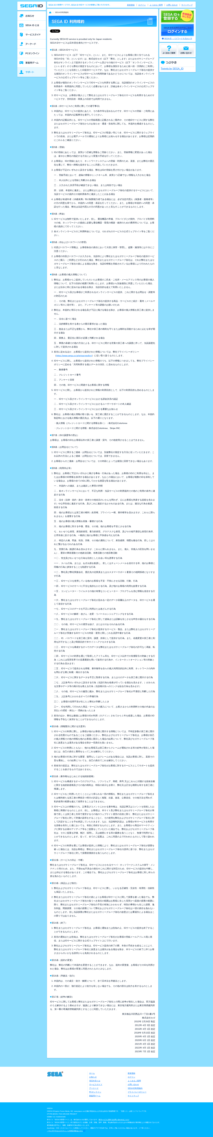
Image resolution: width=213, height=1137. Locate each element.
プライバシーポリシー (137, 1092)
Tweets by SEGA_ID (172, 68)
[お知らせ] (31, 16)
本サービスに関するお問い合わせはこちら (114, 1119)
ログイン (142, 5)
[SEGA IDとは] (31, 25)
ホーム (92, 1073)
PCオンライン (95, 1092)
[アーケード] (31, 44)
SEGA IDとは (94, 1081)
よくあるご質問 (156, 5)
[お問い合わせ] (186, 50)
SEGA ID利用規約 (135, 1088)
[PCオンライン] (31, 53)
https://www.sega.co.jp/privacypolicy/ (74, 355)
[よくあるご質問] (169, 50)
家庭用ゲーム (94, 1096)
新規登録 (131, 5)
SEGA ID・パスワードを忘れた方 (178, 38)
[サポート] (31, 72)
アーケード (94, 1088)
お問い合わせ (172, 5)
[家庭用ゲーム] (31, 62)
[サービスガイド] (31, 34)
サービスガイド (95, 1084)
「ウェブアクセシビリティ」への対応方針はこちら (65, 1131)
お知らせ (93, 1077)
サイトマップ (187, 5)
